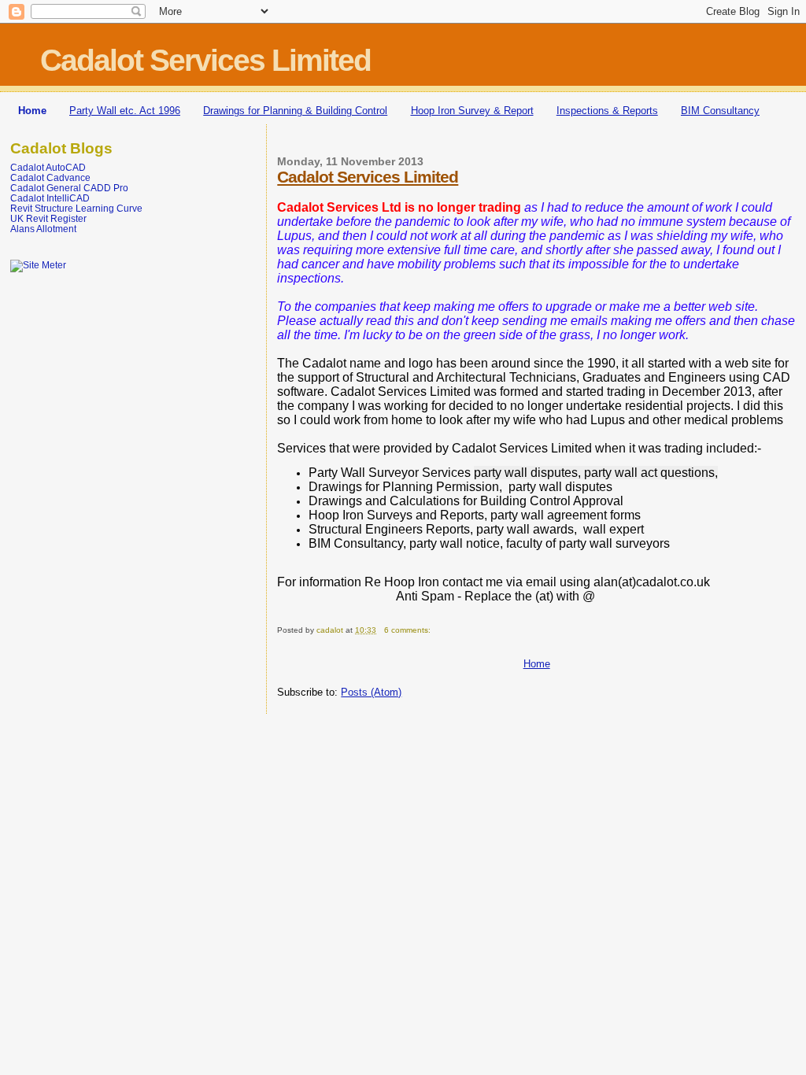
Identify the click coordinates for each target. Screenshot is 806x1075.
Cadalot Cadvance (50, 177)
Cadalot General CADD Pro (69, 188)
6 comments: (408, 630)
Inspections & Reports (607, 110)
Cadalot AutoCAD (48, 167)
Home (32, 110)
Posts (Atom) (371, 692)
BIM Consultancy (720, 110)
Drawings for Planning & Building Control (295, 110)
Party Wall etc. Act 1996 (124, 110)
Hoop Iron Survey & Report (472, 110)
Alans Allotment (43, 228)
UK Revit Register (48, 218)
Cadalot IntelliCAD (50, 198)
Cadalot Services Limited (367, 177)
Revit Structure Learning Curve (76, 208)
